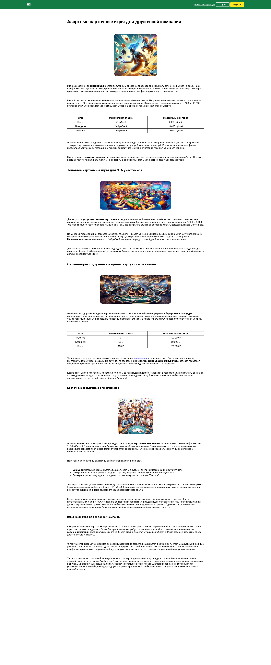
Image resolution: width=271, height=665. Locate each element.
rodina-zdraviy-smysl (204, 4)
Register (237, 4)
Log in (222, 4)
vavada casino (140, 358)
